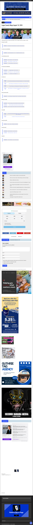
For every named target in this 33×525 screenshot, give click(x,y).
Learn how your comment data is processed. (19, 269)
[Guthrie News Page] (16, 6)
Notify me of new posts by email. (8, 263)
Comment (3, 246)
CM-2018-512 (5, 63)
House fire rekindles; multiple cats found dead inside (17, 175)
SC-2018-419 (5, 132)
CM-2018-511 (5, 61)
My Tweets (3, 492)
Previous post (14, 236)
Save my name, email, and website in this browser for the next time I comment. (14, 260)
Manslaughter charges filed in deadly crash (16, 196)
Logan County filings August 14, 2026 (15, 191)
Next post (19, 236)
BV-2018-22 (5, 45)
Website (3, 257)
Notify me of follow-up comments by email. (9, 261)
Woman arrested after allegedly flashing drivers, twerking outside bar (20, 187)
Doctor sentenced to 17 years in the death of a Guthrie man (18, 189)
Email (3, 255)
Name (3, 252)
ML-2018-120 (5, 103)
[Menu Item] (26, 0)
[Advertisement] (16, 147)
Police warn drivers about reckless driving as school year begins (19, 177)
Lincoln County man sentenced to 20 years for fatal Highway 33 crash (20, 182)
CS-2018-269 (5, 70)
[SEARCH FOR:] (27, 19)
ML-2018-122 (5, 106)
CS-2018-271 (5, 73)
